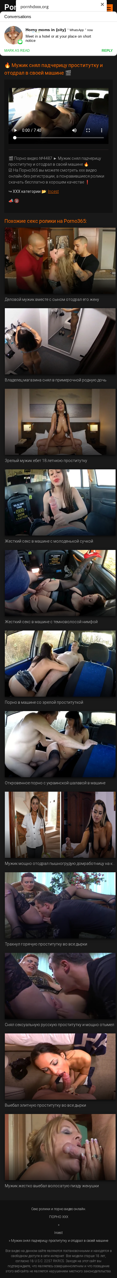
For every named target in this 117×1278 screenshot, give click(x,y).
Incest (53, 191)
